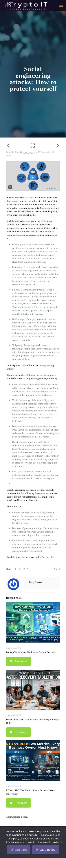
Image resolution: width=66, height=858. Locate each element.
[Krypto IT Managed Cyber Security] (26, 5)
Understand (19, 849)
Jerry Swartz (28, 152)
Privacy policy (45, 849)
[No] (61, 842)
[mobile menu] (61, 5)
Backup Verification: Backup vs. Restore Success (30, 652)
